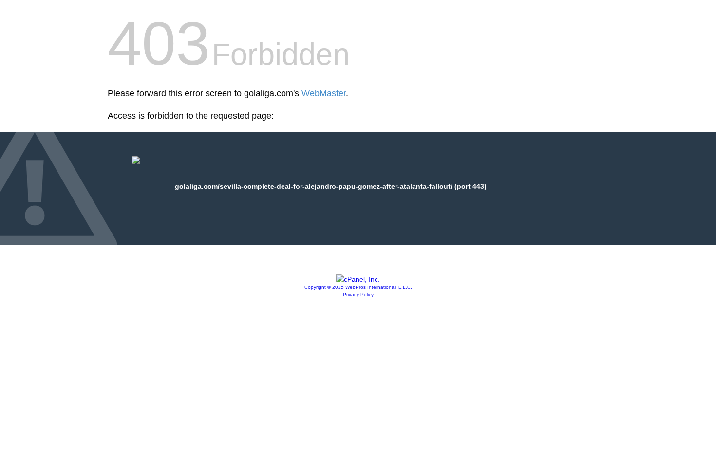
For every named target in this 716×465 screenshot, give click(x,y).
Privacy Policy (358, 294)
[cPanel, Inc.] (358, 279)
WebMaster (323, 93)
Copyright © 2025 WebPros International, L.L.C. (358, 287)
